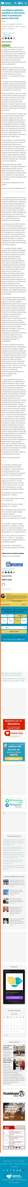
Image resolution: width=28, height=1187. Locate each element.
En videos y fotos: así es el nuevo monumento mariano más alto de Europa (16, 892)
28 (17, 1031)
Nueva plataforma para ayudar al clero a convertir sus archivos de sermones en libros (13, 861)
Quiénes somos (8, 1161)
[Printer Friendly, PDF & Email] (6, 45)
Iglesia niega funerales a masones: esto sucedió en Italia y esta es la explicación (16, 900)
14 (17, 1026)
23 (23, 1028)
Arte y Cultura (7, 36)
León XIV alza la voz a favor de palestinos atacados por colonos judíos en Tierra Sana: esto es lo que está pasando (16, 921)
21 (17, 1028)
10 (4, 1026)
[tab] (8, 1127)
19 (11, 1028)
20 (14, 1028)
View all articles (6, 589)
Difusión (10, 1164)
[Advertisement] (14, 661)
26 (11, 1031)
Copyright (24, 1164)
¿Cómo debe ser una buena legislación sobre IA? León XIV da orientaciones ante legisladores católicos (13, 848)
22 (20, 1028)
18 (7, 1028)
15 (20, 1026)
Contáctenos (14, 1166)
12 (11, 1026)
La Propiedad (20, 1161)
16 (23, 1026)
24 (4, 1031)
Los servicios (3, 1164)
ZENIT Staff (6, 34)
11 (7, 1026)
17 (4, 1028)
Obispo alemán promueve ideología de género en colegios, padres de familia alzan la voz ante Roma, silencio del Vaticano (16, 910)
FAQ (14, 1161)
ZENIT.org (21, 47)
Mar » (7, 1035)
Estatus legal (17, 1164)
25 (7, 1031)
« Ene (4, 1035)
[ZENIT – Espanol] (8, 3)
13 (14, 1026)
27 (14, 1031)
